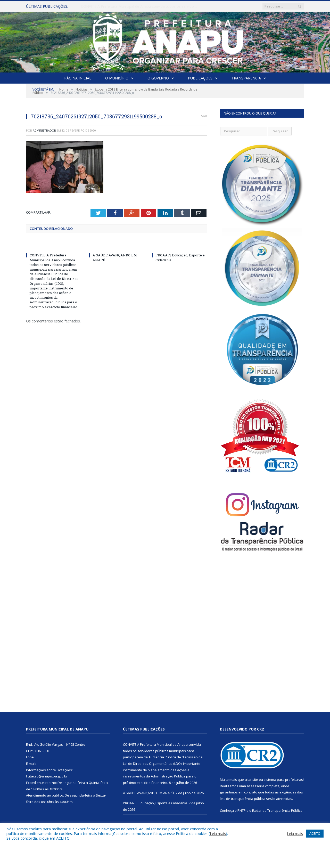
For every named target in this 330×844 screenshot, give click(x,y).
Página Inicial (77, 78)
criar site (251, 779)
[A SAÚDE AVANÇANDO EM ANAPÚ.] (116, 245)
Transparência (246, 78)
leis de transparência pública (242, 798)
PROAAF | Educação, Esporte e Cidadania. (155, 803)
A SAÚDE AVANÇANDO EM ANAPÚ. (111, 6)
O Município (116, 78)
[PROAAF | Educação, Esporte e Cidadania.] (179, 245)
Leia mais (218, 833)
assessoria (255, 786)
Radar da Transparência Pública (277, 810)
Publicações (200, 78)
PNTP (241, 810)
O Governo (158, 78)
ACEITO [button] (314, 833)
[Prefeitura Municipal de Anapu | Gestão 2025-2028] (165, 40)
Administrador (44, 130)
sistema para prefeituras (283, 779)
